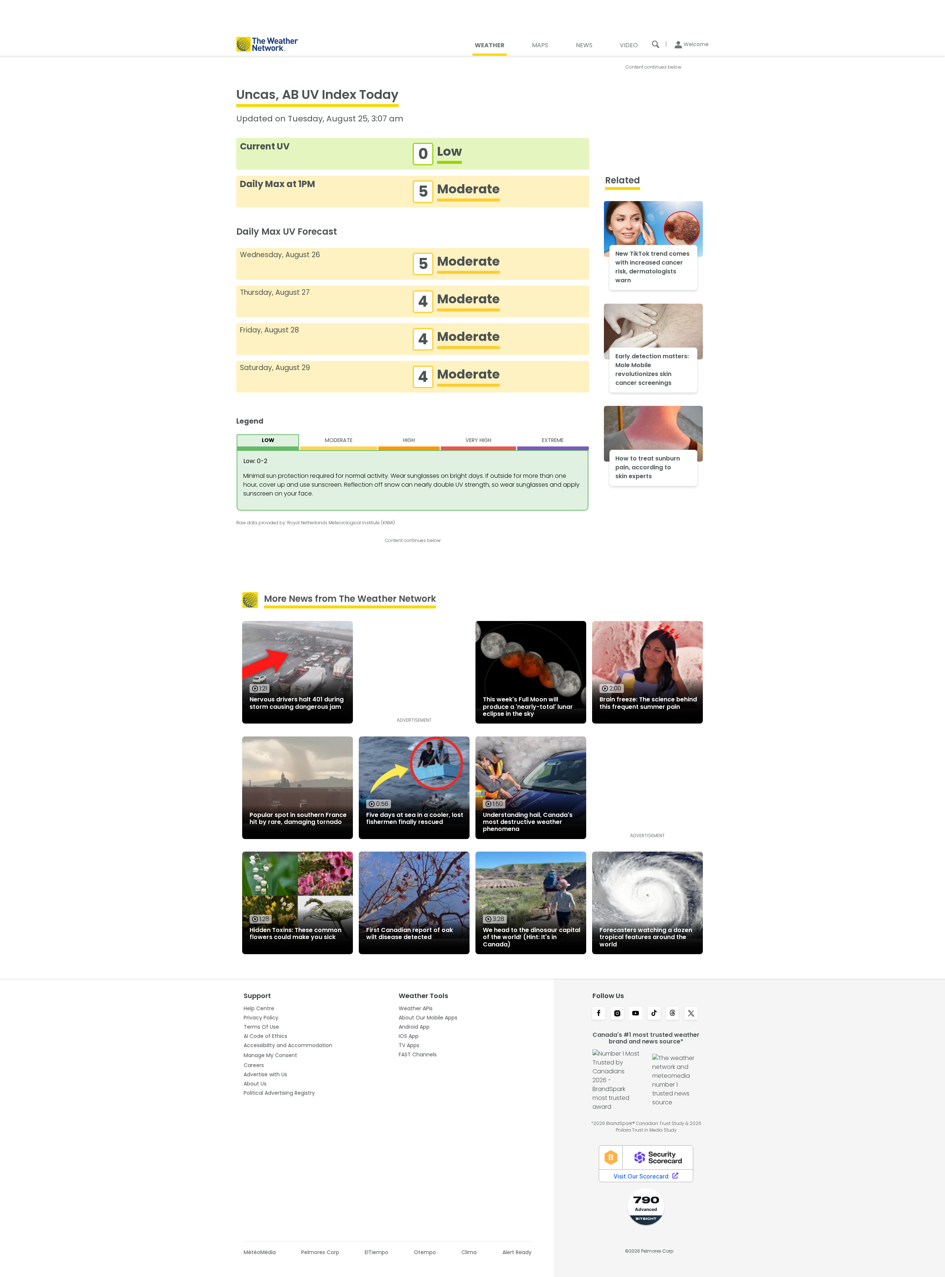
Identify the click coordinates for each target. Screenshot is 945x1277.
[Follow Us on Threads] (672, 1014)
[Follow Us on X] (691, 1014)
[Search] (655, 44)
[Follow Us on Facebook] (599, 1014)
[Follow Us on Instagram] (617, 1014)
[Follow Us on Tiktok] (654, 1014)
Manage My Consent (270, 1055)
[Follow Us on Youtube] (635, 1014)
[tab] (267, 442)
